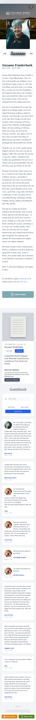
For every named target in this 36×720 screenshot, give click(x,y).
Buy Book (19, 351)
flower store (23, 281)
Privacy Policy (12, 712)
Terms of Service (23, 712)
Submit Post (18, 411)
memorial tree (24, 278)
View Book (9, 351)
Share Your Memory (12, 380)
